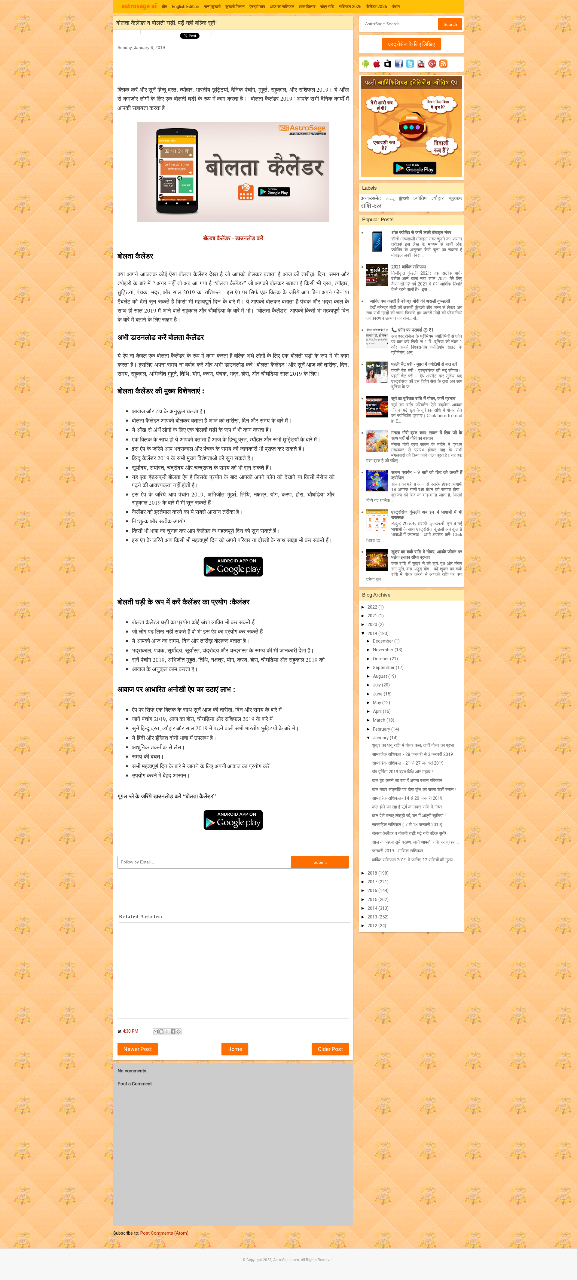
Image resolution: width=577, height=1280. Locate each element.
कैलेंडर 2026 (376, 6)
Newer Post (138, 1049)
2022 (373, 607)
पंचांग (396, 6)
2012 (373, 925)
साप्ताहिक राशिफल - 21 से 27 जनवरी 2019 (408, 763)
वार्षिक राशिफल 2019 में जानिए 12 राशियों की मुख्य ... (414, 860)
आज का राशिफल (282, 6)
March (379, 720)
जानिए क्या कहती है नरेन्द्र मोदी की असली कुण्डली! (410, 301)
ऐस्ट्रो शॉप (257, 6)
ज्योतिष (420, 198)
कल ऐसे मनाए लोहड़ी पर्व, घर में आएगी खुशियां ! (409, 815)
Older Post (330, 1049)
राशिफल (371, 206)
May (377, 702)
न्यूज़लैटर (455, 198)
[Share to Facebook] (173, 1031)
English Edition (185, 6)
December (383, 641)
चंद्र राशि (327, 6)
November (384, 649)
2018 (373, 873)
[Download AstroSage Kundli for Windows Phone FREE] (388, 67)
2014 (373, 908)
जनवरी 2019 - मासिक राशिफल (397, 851)
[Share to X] (167, 1031)
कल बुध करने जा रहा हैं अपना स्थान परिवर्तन (407, 780)
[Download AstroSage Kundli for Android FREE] (366, 67)
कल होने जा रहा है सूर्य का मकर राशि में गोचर (407, 807)
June (378, 694)
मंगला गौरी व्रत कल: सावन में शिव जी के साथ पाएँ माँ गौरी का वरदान (426, 435)
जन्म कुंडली (212, 6)
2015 (373, 899)
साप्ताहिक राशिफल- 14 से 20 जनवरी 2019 (407, 798)
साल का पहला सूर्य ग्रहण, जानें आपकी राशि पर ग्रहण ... (415, 842)
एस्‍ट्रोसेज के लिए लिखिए (411, 44)
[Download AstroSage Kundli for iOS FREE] (377, 67)
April (378, 711)
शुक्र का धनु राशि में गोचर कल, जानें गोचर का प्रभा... (414, 745)
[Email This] (156, 1031)
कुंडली (404, 198)
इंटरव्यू (390, 199)
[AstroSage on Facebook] (399, 67)
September (384, 667)
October (381, 658)
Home (234, 1049)
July (377, 685)
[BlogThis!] (161, 1031)
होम (164, 6)
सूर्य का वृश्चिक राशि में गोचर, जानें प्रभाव (423, 398)
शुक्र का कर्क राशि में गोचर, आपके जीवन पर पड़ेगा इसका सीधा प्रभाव (426, 554)
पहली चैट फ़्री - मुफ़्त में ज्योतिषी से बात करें (424, 364)
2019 (373, 633)
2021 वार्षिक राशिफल (408, 267)
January (381, 738)
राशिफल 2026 (350, 6)
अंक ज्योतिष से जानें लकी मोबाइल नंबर (421, 232)
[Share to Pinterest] (179, 1031)
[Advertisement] (227, 64)
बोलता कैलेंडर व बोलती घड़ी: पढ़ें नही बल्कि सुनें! (409, 833)
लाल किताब (307, 6)
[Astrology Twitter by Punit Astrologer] (410, 67)
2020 (373, 624)
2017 (373, 881)
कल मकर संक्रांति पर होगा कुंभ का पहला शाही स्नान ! (414, 789)
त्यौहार (438, 198)
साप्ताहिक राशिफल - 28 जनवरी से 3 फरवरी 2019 (412, 754)
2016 (373, 890)
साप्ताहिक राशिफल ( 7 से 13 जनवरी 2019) (407, 824)
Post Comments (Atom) (164, 1233)
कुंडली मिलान (235, 6)
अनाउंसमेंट (371, 198)
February (382, 729)
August (380, 676)
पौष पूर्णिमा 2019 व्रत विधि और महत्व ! (402, 771)
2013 (373, 917)
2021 (373, 616)
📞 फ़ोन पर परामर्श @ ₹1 (412, 330)
